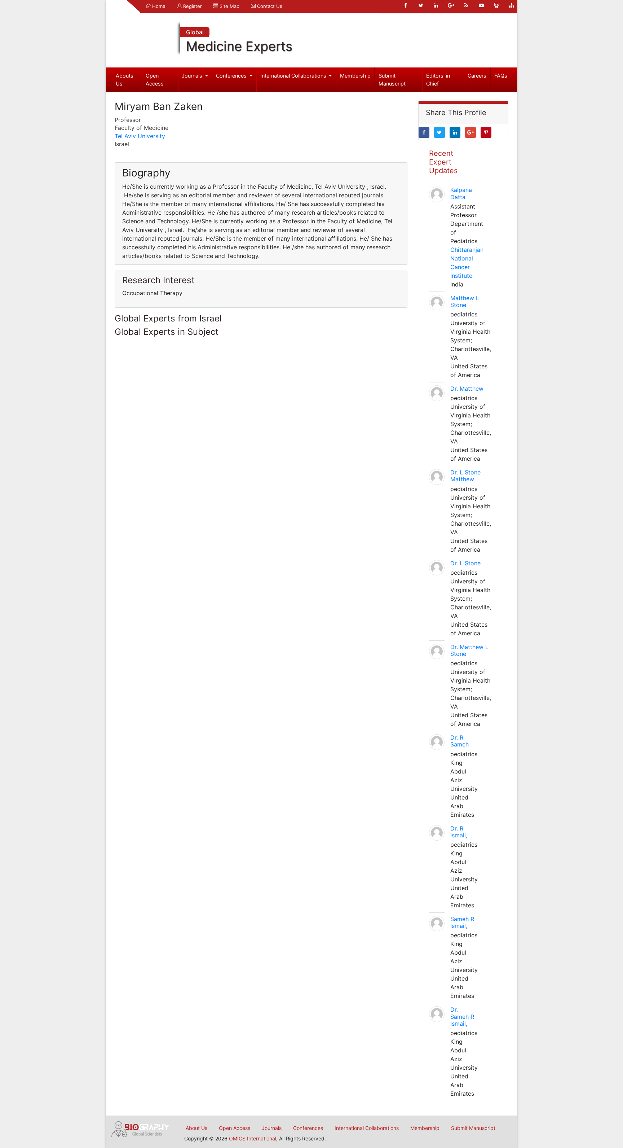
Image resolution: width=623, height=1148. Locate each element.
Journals (193, 76)
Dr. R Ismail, (458, 832)
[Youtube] (481, 5)
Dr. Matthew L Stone (469, 650)
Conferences (232, 76)
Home (158, 6)
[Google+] (451, 5)
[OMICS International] (140, 1128)
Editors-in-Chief (439, 80)
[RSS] (466, 5)
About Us (196, 1128)
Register (192, 6)
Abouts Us (124, 80)
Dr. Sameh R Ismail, (462, 1016)
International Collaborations (294, 76)
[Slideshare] (496, 5)
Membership (355, 76)
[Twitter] (420, 5)
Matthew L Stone (464, 301)
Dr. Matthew (466, 388)
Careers (477, 76)
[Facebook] (405, 5)
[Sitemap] (511, 5)
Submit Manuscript (392, 80)
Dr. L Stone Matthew (465, 476)
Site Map (228, 6)
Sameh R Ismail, (462, 922)
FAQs (500, 76)
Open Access (155, 80)
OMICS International (252, 1138)
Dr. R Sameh (459, 741)
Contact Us (269, 6)
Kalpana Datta (461, 193)
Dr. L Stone (465, 563)
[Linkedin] (435, 5)
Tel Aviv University (140, 136)
